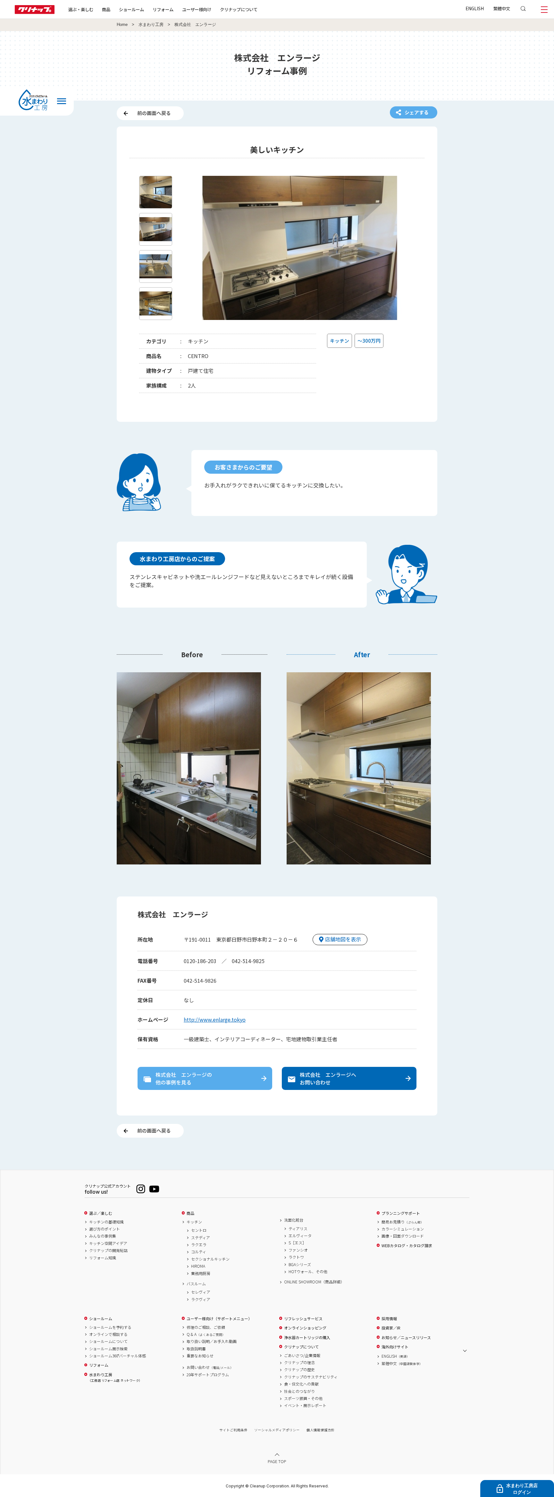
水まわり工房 (151, 24)
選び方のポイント (104, 1228)
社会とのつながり (299, 1391)
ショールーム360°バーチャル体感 (117, 1355)
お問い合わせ (210, 1367)
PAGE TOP (277, 1461)
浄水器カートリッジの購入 (307, 1337)
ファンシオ (298, 1250)
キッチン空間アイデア (108, 1243)
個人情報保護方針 (320, 1429)
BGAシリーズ (300, 1264)
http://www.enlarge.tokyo (215, 1019)
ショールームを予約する (110, 1327)
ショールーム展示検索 (108, 1348)
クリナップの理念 (299, 1362)
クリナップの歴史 (299, 1369)
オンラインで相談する (108, 1334)
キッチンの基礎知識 (106, 1221)
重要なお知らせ (200, 1355)
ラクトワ (296, 1257)
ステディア (200, 1237)
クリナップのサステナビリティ (311, 1376)
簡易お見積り (403, 1221)
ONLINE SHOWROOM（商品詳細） (314, 1281)
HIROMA (198, 1266)
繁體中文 (501, 8)
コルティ (198, 1251)
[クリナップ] (35, 12)
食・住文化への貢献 (301, 1384)
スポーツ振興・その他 (303, 1398)
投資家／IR (391, 1327)
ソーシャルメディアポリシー (277, 1429)
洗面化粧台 (293, 1220)
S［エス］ (297, 1242)
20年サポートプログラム (208, 1374)
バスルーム (196, 1283)
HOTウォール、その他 (308, 1271)
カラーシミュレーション (403, 1228)
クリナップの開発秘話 (108, 1250)
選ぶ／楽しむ (100, 1213)
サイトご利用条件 (233, 1429)
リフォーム (163, 9)
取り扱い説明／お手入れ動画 (212, 1341)
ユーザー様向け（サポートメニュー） (219, 1318)
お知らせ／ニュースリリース (406, 1337)
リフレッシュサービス (303, 1318)
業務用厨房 (200, 1273)
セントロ (198, 1230)
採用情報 (389, 1318)
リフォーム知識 (102, 1257)
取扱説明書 (196, 1348)
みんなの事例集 (102, 1236)
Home (122, 24)
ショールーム (131, 9)
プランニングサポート (401, 1213)
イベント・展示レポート (305, 1405)
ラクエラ (198, 1244)
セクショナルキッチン (210, 1259)
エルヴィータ (300, 1235)
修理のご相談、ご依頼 (206, 1327)
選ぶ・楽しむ (80, 9)
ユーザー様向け (196, 9)
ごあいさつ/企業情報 (302, 1355)
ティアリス (298, 1228)
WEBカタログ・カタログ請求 (407, 1245)
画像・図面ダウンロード (403, 1236)
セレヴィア (200, 1292)
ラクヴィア (200, 1299)
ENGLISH (475, 8)
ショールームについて (108, 1341)
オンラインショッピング (305, 1327)
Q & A (206, 1334)
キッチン (194, 1221)
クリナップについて (238, 9)
